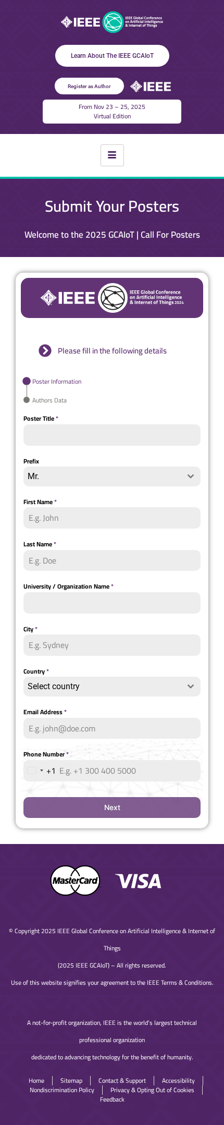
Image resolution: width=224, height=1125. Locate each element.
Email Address (45, 712)
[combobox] (112, 476)
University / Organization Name (68, 586)
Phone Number (46, 754)
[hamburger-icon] (112, 155)
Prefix (31, 461)
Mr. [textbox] (33, 476)
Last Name (39, 544)
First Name (40, 502)
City (30, 629)
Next (112, 807)
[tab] (52, 381)
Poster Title (40, 418)
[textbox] (102, 686)
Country (36, 671)
